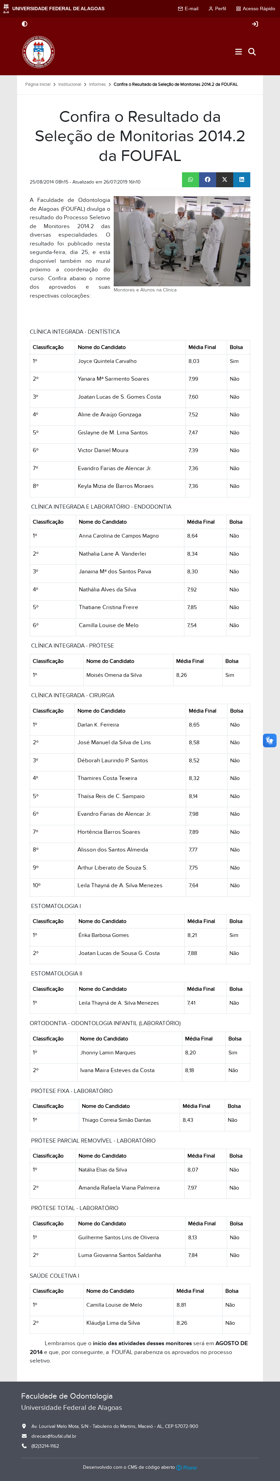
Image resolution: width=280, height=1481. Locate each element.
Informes (97, 84)
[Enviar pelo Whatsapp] (190, 179)
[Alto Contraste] (24, 24)
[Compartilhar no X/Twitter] (224, 179)
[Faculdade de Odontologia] (38, 52)
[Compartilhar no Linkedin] (241, 179)
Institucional (69, 84)
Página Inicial (38, 84)
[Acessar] (255, 24)
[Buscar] (252, 52)
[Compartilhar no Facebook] (207, 179)
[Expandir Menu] (239, 52)
